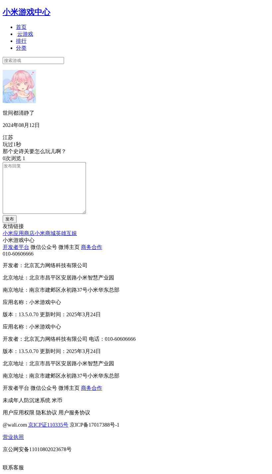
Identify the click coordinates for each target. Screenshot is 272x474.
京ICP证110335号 (48, 425)
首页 (21, 27)
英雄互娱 (66, 233)
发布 (9, 218)
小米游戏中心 (26, 12)
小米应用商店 (18, 233)
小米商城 (45, 233)
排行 (21, 41)
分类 (21, 48)
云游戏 (25, 34)
